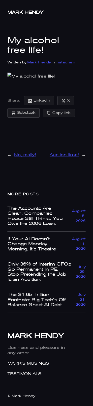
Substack (26, 113)
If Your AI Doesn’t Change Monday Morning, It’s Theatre (31, 244)
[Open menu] (83, 13)
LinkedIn (41, 101)
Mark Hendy (25, 12)
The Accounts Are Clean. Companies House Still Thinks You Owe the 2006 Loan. (34, 216)
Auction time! (64, 155)
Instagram (65, 62)
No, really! (25, 155)
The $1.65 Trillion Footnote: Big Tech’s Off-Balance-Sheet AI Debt (37, 299)
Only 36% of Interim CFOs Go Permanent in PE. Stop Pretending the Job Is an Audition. (39, 272)
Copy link (61, 113)
